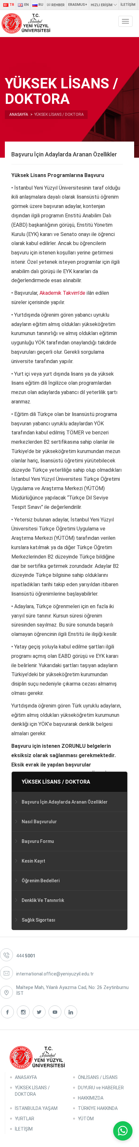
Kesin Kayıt (33, 861)
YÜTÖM (86, 1118)
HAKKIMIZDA (90, 1098)
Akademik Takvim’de (63, 293)
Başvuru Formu (38, 841)
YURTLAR (24, 1118)
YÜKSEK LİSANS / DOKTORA (56, 782)
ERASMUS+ (77, 5)
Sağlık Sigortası (38, 920)
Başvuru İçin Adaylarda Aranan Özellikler (65, 802)
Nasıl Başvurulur (39, 821)
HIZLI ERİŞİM (102, 5)
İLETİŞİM (128, 5)
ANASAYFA (26, 1077)
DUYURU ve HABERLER (101, 1087)
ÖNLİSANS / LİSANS (98, 1077)
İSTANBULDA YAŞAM (36, 1108)
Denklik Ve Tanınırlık (43, 900)
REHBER (57, 5)
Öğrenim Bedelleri (40, 880)
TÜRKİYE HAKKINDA (98, 1108)
